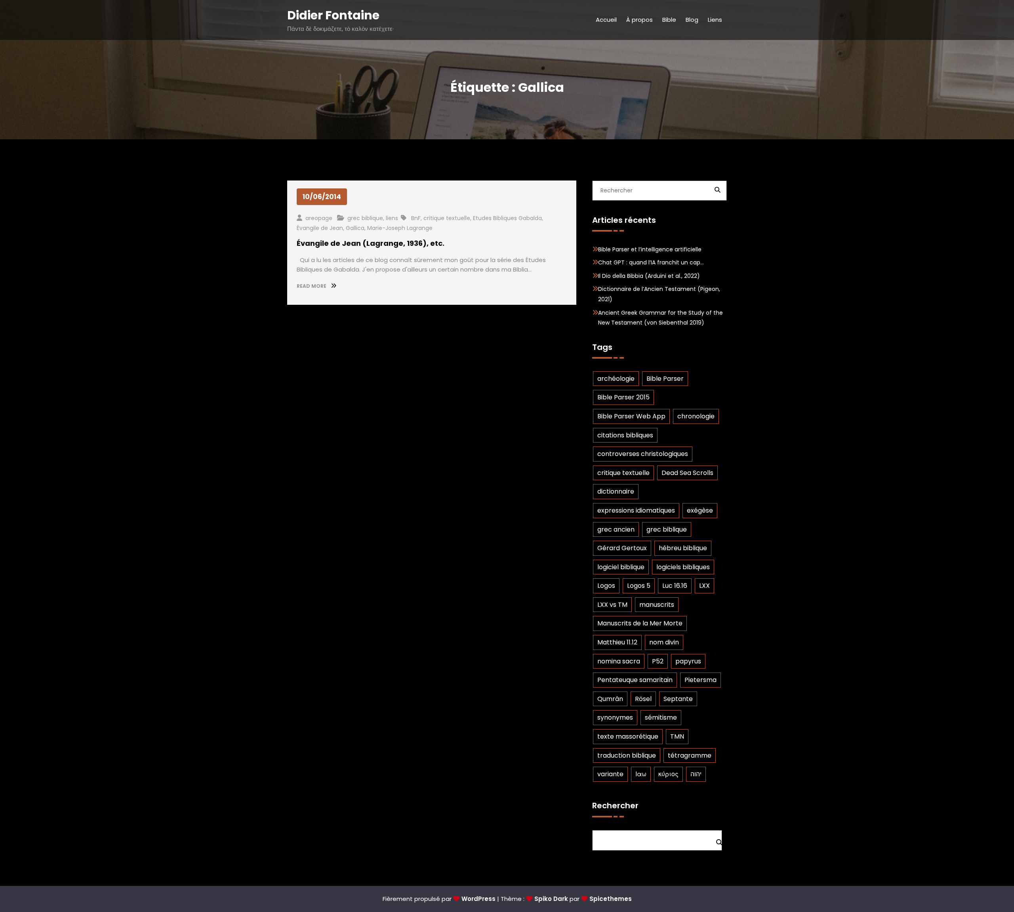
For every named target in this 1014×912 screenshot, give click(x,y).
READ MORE (312, 286)
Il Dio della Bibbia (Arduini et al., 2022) (649, 276)
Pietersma (700, 679)
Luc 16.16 (674, 585)
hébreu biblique (683, 548)
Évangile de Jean (320, 228)
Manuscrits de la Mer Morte (639, 623)
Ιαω (640, 774)
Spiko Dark (551, 899)
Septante (678, 698)
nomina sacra (618, 661)
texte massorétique (627, 736)
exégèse (700, 510)
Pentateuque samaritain (635, 679)
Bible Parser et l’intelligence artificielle (649, 249)
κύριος (668, 774)
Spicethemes (610, 899)
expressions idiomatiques (636, 510)
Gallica (355, 228)
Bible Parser (665, 378)
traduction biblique (626, 755)
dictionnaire (615, 491)
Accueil (606, 19)
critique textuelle (446, 218)
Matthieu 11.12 (617, 642)
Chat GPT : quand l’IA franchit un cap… (651, 262)
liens (392, 218)
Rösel (643, 698)
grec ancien (616, 529)
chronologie (696, 416)
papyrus (688, 661)
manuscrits (656, 604)
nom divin (664, 642)
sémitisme (661, 717)
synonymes (615, 717)
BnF (416, 218)
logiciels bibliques (683, 567)
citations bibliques (625, 435)
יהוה (695, 774)
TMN (677, 736)
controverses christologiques (642, 453)
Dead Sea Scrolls (687, 472)
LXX (704, 585)
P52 (657, 661)
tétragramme (689, 755)
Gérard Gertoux (622, 548)
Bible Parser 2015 (623, 397)
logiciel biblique (620, 567)
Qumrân (610, 698)
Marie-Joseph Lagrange (400, 228)
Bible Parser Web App (631, 416)
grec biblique (365, 218)
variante (610, 774)
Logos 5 (638, 585)
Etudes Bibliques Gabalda (507, 218)
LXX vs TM (612, 604)
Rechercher (615, 805)
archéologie (616, 378)
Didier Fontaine (333, 15)
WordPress (478, 899)
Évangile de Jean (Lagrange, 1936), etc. (370, 243)
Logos (606, 585)
